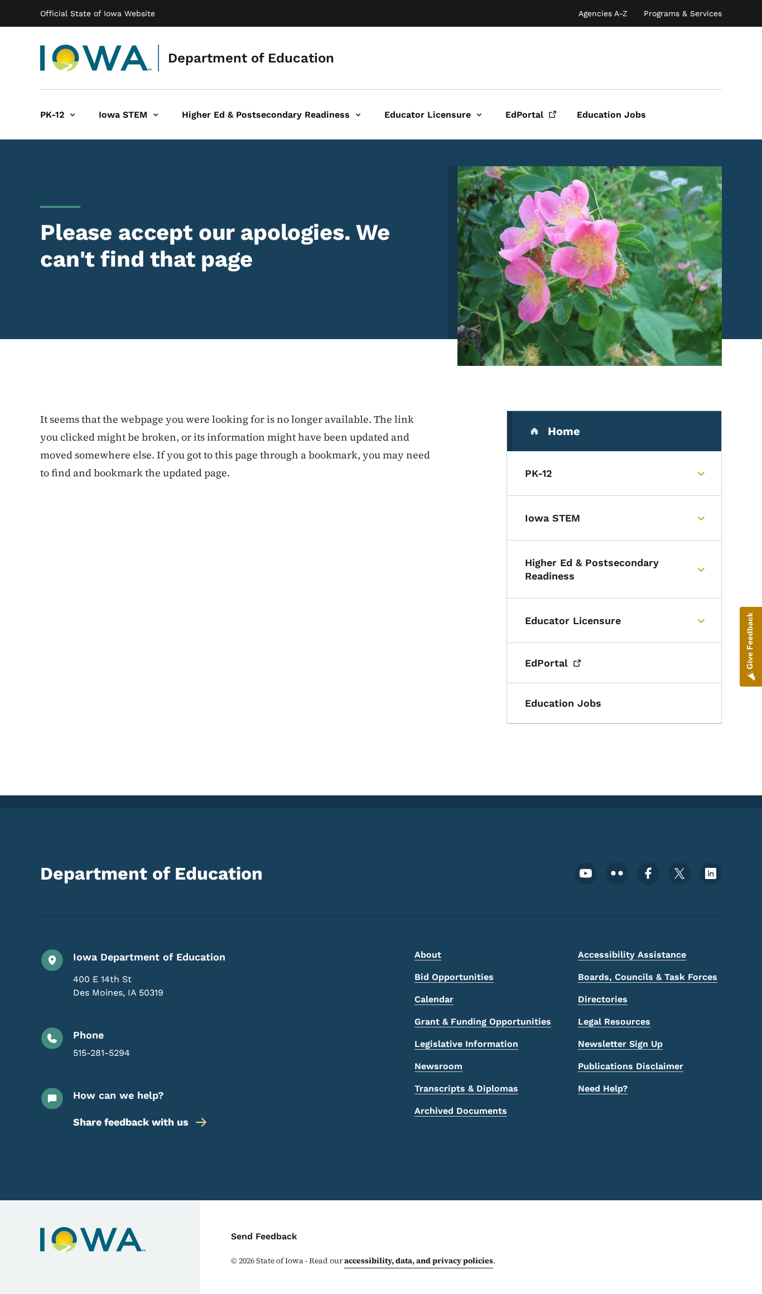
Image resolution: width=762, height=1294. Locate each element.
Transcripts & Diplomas (466, 1088)
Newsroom (438, 1066)
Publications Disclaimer (630, 1066)
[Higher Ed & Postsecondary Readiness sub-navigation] (358, 114)
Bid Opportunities (454, 977)
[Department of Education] (96, 58)
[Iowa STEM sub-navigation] (155, 114)
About (427, 954)
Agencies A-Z (603, 13)
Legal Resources (614, 1021)
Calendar (434, 999)
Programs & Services (683, 13)
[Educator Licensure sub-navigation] (479, 114)
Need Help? (603, 1088)
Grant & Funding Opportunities (482, 1021)
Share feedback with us (131, 1122)
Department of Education (251, 58)
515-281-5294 (101, 1052)
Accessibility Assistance (632, 954)
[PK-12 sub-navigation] (72, 114)
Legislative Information (466, 1044)
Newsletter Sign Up (620, 1044)
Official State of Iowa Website (97, 13)
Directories (603, 999)
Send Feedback (264, 1236)
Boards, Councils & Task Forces (647, 977)
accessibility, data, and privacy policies (418, 1260)
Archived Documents (460, 1110)
